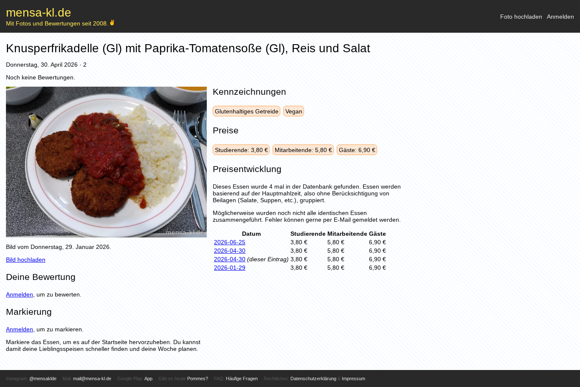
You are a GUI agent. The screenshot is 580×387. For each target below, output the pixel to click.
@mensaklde (42, 378)
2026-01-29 (229, 267)
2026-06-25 (229, 242)
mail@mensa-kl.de (92, 378)
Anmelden (560, 16)
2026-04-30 (229, 250)
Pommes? (197, 378)
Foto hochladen (521, 16)
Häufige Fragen (242, 378)
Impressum (353, 378)
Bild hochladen (25, 259)
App (148, 378)
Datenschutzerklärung (313, 378)
